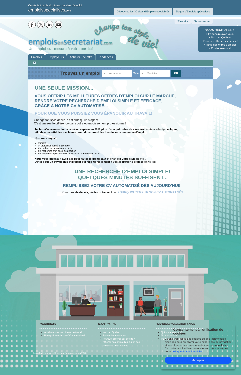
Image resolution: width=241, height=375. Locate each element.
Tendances (105, 57)
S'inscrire (182, 21)
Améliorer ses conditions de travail (63, 332)
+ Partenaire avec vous (219, 33)
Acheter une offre (81, 57)
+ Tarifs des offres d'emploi (220, 44)
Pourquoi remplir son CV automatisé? (64, 335)
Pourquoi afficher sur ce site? (119, 338)
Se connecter (202, 21)
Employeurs (56, 57)
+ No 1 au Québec (220, 37)
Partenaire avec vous (114, 335)
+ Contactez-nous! (220, 48)
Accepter (198, 360)
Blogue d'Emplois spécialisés (193, 11)
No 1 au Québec (111, 332)
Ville (136, 73)
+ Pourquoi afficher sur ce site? (219, 41)
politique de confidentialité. (187, 351)
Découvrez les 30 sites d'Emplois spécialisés (143, 11)
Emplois (36, 57)
